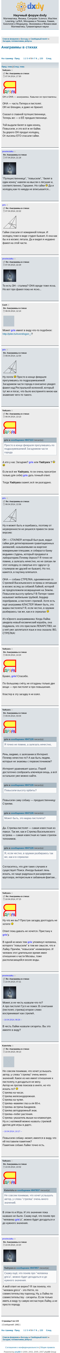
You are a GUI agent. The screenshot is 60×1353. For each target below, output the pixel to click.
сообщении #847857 (27, 1268)
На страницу (7, 58)
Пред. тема (7, 67)
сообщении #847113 (22, 440)
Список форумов (11, 1337)
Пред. (17, 58)
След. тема (19, 67)
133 (41, 58)
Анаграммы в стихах (19, 47)
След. (49, 58)
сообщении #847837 (28, 1190)
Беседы (24, 1337)
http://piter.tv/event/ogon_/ (17, 333)
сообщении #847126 (22, 739)
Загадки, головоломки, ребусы (17, 1339)
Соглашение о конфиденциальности (22, 1347)
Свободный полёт (39, 1337)
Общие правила (47, 1347)
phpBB (18, 1352)
